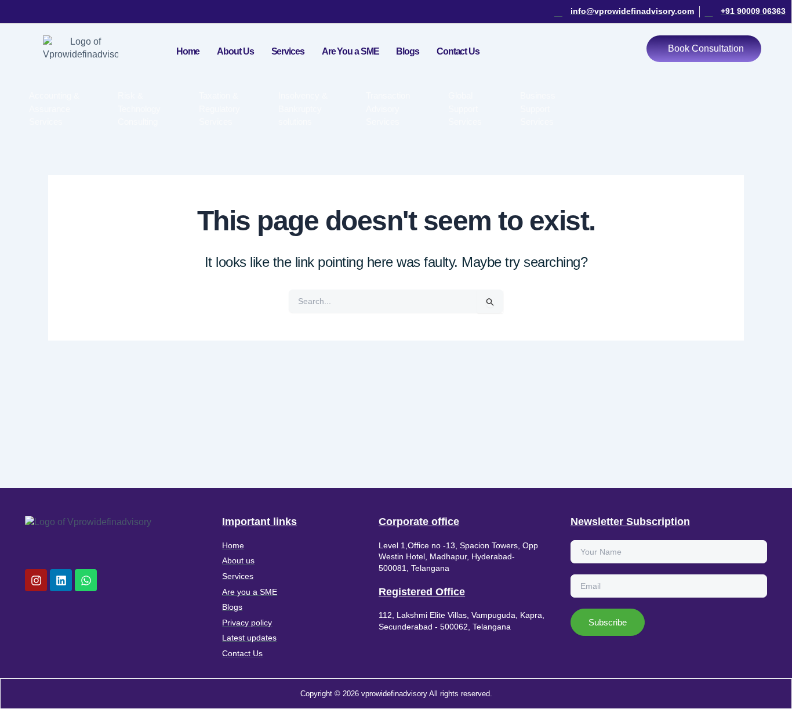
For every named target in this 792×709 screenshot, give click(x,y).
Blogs (407, 51)
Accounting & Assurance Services (54, 108)
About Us (235, 51)
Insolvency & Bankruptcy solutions (303, 108)
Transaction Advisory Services (388, 108)
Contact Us (458, 51)
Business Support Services (537, 108)
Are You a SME (350, 51)
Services (287, 51)
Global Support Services (465, 108)
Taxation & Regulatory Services (219, 108)
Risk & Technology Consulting (139, 108)
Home (188, 51)
